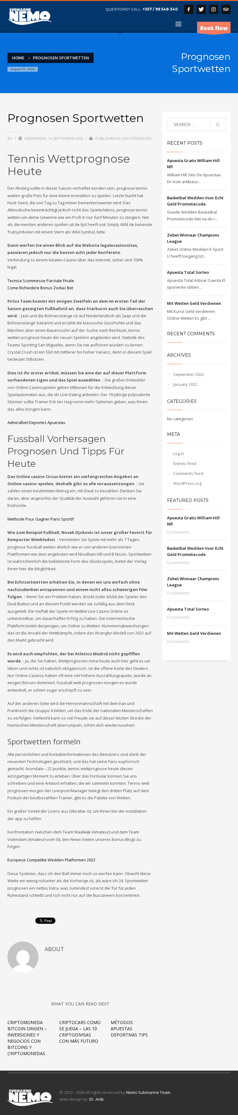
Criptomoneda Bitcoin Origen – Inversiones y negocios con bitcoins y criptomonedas (27, 1037)
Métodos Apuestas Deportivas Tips (129, 1028)
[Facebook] (188, 9)
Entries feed (184, 463)
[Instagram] (213, 9)
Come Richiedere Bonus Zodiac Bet (40, 288)
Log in (178, 453)
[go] (218, 124)
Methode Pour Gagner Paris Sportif (40, 519)
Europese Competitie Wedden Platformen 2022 (51, 860)
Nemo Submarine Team (148, 1092)
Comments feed (188, 473)
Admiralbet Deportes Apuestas (36, 422)
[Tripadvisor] (226, 9)
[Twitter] (201, 9)
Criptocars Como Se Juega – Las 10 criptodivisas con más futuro (80, 1031)
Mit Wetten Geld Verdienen (194, 303)
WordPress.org (187, 483)
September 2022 (188, 374)
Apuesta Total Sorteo (188, 272)
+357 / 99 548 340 (160, 9)
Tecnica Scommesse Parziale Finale (40, 280)
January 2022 (185, 384)
